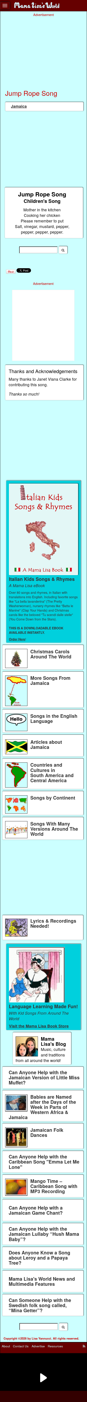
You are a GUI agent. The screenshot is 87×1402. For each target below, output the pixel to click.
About (6, 1346)
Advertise (38, 1346)
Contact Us (21, 1346)
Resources (55, 1346)
